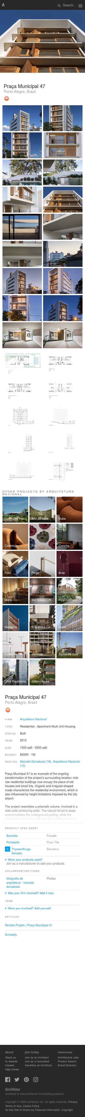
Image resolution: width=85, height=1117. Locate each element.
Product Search (67, 1061)
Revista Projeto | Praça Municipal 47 (28, 925)
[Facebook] (7, 1081)
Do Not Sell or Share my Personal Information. (33, 1110)
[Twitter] (16, 1081)
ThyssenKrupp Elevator (21, 851)
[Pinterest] (26, 1081)
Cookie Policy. (31, 1106)
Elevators (53, 849)
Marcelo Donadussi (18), (36, 761)
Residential (27, 726)
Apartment (44, 726)
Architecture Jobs (68, 1057)
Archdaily (11, 934)
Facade (52, 836)
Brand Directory (67, 1065)
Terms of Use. (13, 1106)
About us (10, 1057)
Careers (9, 1065)
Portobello (13, 842)
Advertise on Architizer (38, 1065)
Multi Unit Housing (63, 726)
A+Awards (11, 1061)
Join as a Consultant (37, 1061)
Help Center (12, 1069)
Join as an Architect (37, 1057)
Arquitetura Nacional (33, 719)
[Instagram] (35, 1081)
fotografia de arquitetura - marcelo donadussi (20, 882)
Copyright (67, 1110)
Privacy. (73, 1102)
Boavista (12, 836)
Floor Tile (53, 842)
